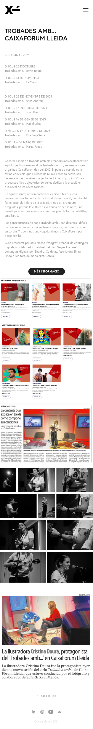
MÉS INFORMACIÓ (46, 271)
